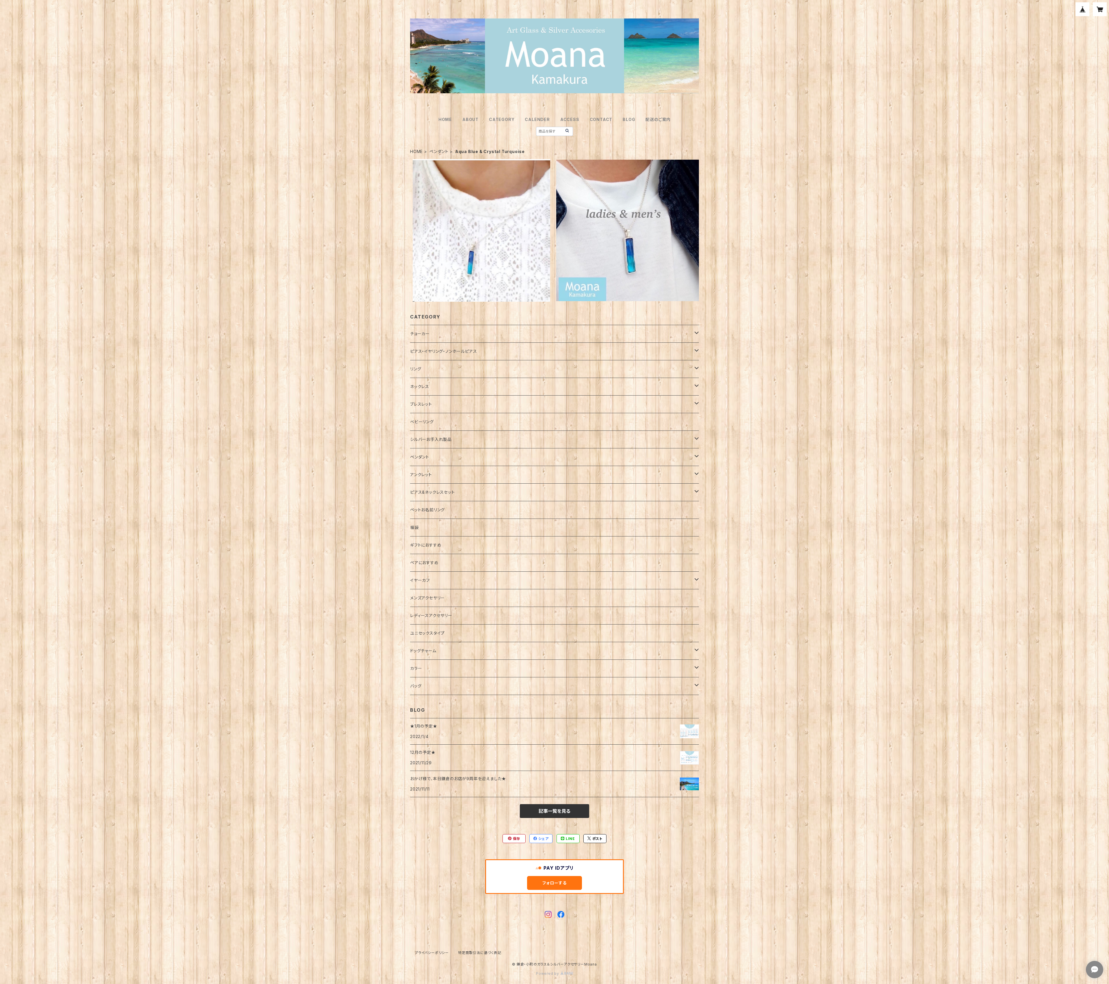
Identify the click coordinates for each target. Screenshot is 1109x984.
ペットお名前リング (427, 509)
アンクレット (421, 474)
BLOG (629, 119)
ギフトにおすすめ (425, 545)
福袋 (414, 527)
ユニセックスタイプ (427, 633)
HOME (445, 119)
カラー (416, 668)
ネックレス (419, 386)
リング (415, 368)
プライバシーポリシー (432, 953)
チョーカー (420, 333)
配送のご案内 (658, 119)
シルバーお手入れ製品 (431, 439)
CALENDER (537, 119)
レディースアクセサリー (431, 615)
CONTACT (601, 119)
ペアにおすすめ (424, 562)
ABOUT (470, 119)
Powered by (548, 973)
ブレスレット (421, 404)
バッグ (415, 685)
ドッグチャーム (423, 650)
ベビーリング (422, 421)
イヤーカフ (420, 580)
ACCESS (569, 119)
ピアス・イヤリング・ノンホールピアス (443, 351)
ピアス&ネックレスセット (432, 492)
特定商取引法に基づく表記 (479, 953)
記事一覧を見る (554, 811)
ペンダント (439, 151)
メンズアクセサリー (427, 597)
